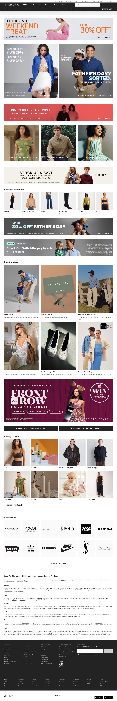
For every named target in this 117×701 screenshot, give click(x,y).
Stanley (34, 681)
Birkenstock (21, 679)
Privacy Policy (26, 649)
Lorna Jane (62, 679)
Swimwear (61, 685)
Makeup (6, 683)
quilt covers (98, 623)
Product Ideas (44, 659)
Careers (6, 659)
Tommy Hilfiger (104, 681)
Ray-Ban (75, 681)
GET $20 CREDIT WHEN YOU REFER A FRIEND (86, 428)
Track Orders (85, 1)
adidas (6, 681)
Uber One (25, 659)
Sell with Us (7, 655)
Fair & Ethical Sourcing (64, 656)
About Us (6, 646)
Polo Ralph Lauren (77, 685)
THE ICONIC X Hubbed (28, 661)
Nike (60, 683)
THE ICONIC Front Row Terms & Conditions (30, 651)
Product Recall (44, 661)
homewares (25, 623)
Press (5, 657)
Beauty (55, 4)
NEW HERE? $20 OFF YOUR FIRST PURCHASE (31, 428)
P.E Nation (102, 685)
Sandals (89, 681)
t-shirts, (14, 600)
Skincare (28, 608)
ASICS (88, 683)
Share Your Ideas (97, 1)
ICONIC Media (7, 653)
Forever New (35, 685)
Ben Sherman (7, 685)
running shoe (74, 614)
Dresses (89, 685)
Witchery (47, 679)
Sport (47, 4)
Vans (33, 683)
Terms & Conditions (27, 646)
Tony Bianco (103, 683)
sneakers (22, 600)
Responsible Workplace (65, 649)
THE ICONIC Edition (27, 663)
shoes (37, 588)
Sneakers (89, 679)
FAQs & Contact (45, 646)
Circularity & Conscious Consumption (65, 653)
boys (83, 631)
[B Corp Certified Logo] (67, 664)
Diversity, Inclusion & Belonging (67, 651)
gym (43, 614)
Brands (6, 651)
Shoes (19, 685)
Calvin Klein (76, 679)
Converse (34, 679)
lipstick (11, 608)
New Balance (62, 681)
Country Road (21, 683)
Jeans (101, 679)
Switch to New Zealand (46, 663)
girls (77, 631)
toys (50, 633)
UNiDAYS (25, 656)
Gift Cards (108, 1)
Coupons (6, 663)
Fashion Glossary (45, 657)
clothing (63, 580)
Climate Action (62, 659)
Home (63, 4)
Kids (39, 4)
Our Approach (62, 646)
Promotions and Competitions (11, 661)
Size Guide (43, 653)
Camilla (20, 681)
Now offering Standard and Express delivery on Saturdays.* (58, 13)
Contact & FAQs (58, 1)
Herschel (47, 683)
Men (32, 4)
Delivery (68, 1)
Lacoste (47, 685)
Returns (76, 1)
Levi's (5, 679)
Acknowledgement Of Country (11, 649)
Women (24, 4)
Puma (74, 683)
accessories (45, 588)
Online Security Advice (28, 654)
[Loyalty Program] (107, 9)
